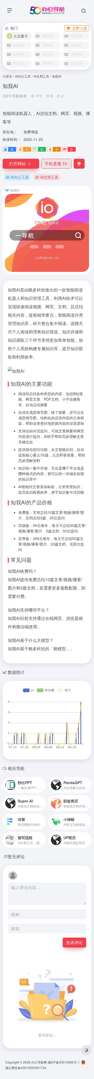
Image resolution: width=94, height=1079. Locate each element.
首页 (9, 76)
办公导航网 (39, 1062)
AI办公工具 (23, 76)
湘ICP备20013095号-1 (64, 1062)
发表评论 (74, 942)
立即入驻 (79, 28)
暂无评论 (16, 857)
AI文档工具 (41, 76)
